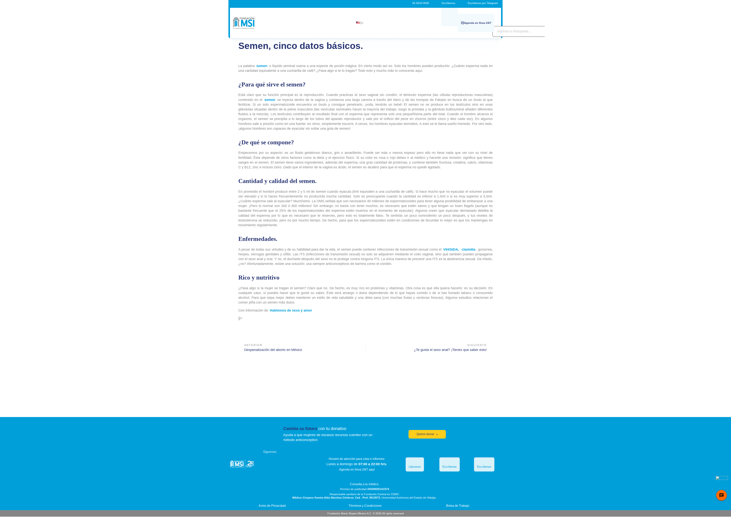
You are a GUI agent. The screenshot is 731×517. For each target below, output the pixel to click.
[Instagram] (290, 460)
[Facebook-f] (268, 460)
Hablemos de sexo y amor (290, 310)
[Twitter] (279, 460)
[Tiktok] (268, 470)
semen (262, 66)
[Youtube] (301, 460)
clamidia (468, 249)
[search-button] (449, 17)
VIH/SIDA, (450, 249)
